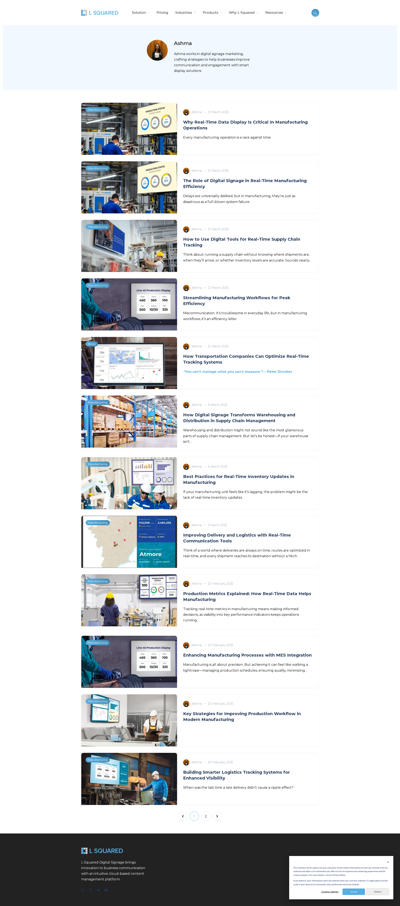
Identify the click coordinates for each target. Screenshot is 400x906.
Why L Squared (242, 13)
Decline (377, 891)
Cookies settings (330, 891)
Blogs (92, 343)
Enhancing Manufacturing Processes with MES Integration (247, 655)
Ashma (196, 112)
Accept (354, 891)
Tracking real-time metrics (205, 609)
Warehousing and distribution (208, 430)
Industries (183, 13)
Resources (274, 13)
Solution (139, 13)
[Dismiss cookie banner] (388, 862)
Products (210, 13)
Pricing (162, 13)
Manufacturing (98, 109)
